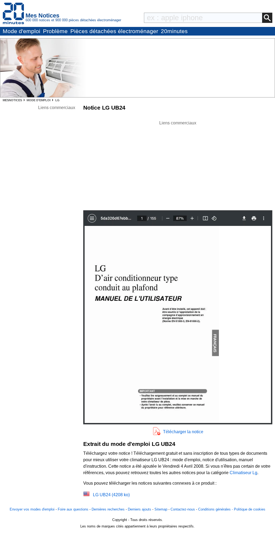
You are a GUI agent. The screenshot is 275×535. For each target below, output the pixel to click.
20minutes (174, 31)
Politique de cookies (249, 509)
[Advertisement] (178, 164)
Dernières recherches (108, 509)
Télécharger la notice (183, 431)
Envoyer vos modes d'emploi (32, 509)
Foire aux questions (73, 509)
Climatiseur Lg (243, 472)
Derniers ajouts (139, 509)
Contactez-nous (183, 509)
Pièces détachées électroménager (114, 31)
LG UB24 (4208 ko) (111, 494)
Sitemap (160, 509)
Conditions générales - (216, 509)
